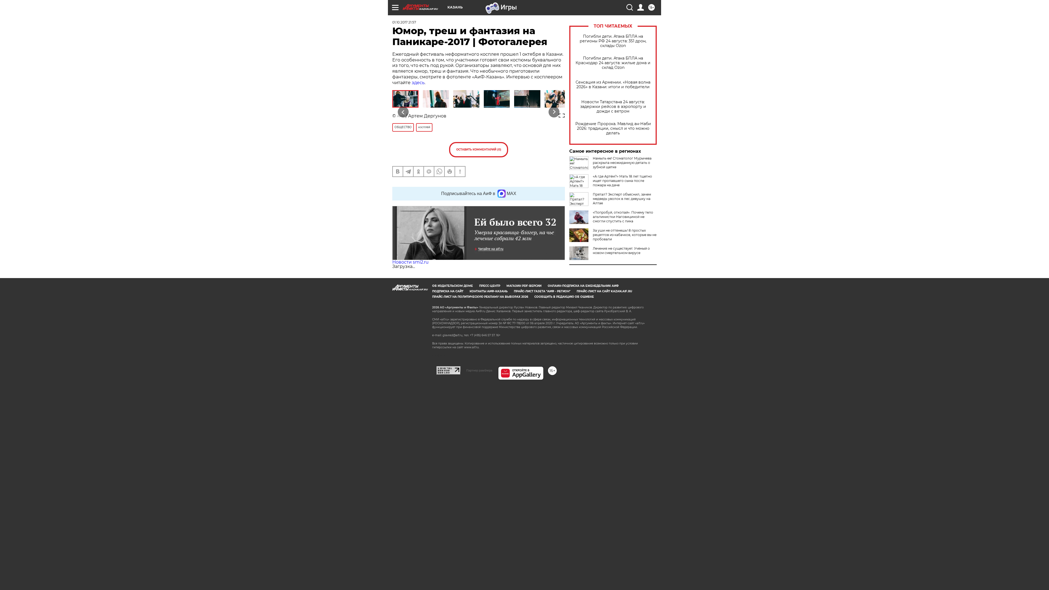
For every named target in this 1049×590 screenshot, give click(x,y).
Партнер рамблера (479, 370)
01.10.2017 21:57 (404, 22)
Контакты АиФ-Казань (489, 291)
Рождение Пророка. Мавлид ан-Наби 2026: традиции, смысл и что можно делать (613, 128)
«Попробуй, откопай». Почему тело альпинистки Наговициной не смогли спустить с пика (623, 216)
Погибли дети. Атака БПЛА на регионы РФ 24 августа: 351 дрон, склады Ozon (613, 41)
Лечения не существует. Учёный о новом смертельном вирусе (621, 250)
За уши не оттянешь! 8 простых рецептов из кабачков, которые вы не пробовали (624, 234)
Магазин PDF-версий (523, 286)
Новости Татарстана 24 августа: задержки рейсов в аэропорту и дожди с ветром (613, 107)
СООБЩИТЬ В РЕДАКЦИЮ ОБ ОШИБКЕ (564, 297)
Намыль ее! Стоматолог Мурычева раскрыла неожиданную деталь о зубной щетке (622, 162)
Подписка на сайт (447, 291)
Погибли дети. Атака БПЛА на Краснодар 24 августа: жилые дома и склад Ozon (613, 63)
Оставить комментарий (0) (478, 149)
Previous (403, 112)
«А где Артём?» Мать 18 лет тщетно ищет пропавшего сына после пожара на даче (622, 180)
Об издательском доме (452, 286)
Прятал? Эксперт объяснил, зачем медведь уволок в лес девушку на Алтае (622, 198)
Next (554, 112)
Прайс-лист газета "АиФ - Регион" (542, 291)
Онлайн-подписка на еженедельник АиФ (583, 286)
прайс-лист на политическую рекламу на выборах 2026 (480, 297)
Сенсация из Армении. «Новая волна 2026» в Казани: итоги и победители (613, 84)
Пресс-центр (489, 286)
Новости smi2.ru (410, 262)
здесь (418, 82)
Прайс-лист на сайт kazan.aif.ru (604, 291)
